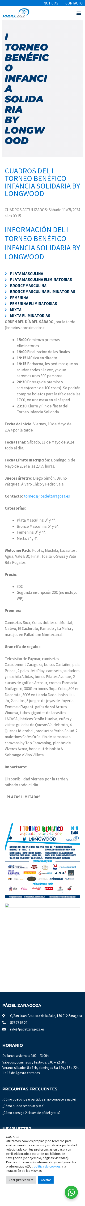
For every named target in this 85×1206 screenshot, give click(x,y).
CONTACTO (74, 3)
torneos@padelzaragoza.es (47, 496)
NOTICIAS (51, 3)
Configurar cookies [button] (21, 1180)
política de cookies (47, 1166)
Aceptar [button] (46, 1180)
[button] (79, 13)
